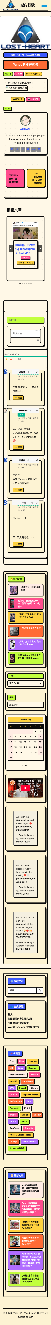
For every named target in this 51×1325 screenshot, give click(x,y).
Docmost (32, 1068)
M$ (11, 1068)
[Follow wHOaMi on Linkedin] (38, 149)
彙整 (11, 697)
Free (12, 1061)
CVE (12, 1088)
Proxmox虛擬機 (17, 1148)
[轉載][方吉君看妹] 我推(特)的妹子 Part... (30, 615)
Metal (27, 1108)
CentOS (13, 1094)
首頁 (13, 55)
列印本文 (19, 99)
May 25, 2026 (23, 841)
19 (20, 747)
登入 (10, 1014)
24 (10, 752)
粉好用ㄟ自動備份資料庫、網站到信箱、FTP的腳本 (29, 603)
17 (11, 747)
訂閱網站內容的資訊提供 (20, 1018)
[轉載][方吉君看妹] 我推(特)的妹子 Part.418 (25, 249)
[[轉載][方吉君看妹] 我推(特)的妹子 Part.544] (12, 644)
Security (29, 1128)
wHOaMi (19, 74)
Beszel (22, 1088)
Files (21, 1061)
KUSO (7, 109)
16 (40, 742)
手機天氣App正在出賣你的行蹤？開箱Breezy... (29, 656)
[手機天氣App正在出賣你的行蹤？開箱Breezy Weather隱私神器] (12, 658)
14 (30, 742)
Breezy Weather (17, 1074)
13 (25, 742)
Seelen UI (14, 1108)
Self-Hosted (16, 1101)
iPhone (13, 1115)
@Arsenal (21, 820)
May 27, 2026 (22, 893)
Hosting (33, 1061)
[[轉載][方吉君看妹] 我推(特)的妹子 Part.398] (12, 617)
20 (25, 747)
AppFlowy (14, 1128)
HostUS (13, 1081)
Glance (34, 1088)
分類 (11, 676)
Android (34, 1074)
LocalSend (27, 1081)
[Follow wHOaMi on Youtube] (28, 149)
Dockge (13, 1141)
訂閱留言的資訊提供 (18, 1023)
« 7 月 (24, 765)
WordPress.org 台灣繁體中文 (23, 1027)
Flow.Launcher (29, 1141)
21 (30, 747)
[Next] (40, 248)
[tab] (20, 283)
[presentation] (25, 230)
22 (35, 747)
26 (20, 752)
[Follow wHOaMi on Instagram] (23, 149)
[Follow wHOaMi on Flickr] (33, 149)
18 (15, 747)
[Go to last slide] (11, 248)
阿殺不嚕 (20, 55)
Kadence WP (25, 1316)
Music (24, 1121)
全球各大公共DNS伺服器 (30, 588)
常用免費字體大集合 (31, 628)
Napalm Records (30, 1094)
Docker (37, 1115)
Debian (25, 1115)
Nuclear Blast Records (20, 1135)
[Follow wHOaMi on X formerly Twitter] (17, 149)
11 (15, 742)
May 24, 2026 (23, 949)
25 (15, 752)
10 (11, 742)
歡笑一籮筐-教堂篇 (13, 178)
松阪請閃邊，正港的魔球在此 (37, 178)
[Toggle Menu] (44, 5)
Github (13, 1121)
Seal (29, 1101)
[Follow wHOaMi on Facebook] (12, 149)
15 (35, 742)
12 (20, 742)
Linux (20, 1068)
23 (40, 747)
